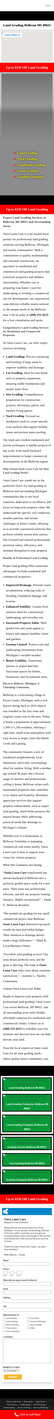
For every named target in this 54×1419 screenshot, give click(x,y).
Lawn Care (40, 1401)
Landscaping (25, 1404)
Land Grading (9, 1407)
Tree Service (11, 1404)
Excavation (28, 1401)
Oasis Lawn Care (14, 1401)
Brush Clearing (24, 1407)
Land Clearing (39, 1404)
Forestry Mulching (40, 1407)
